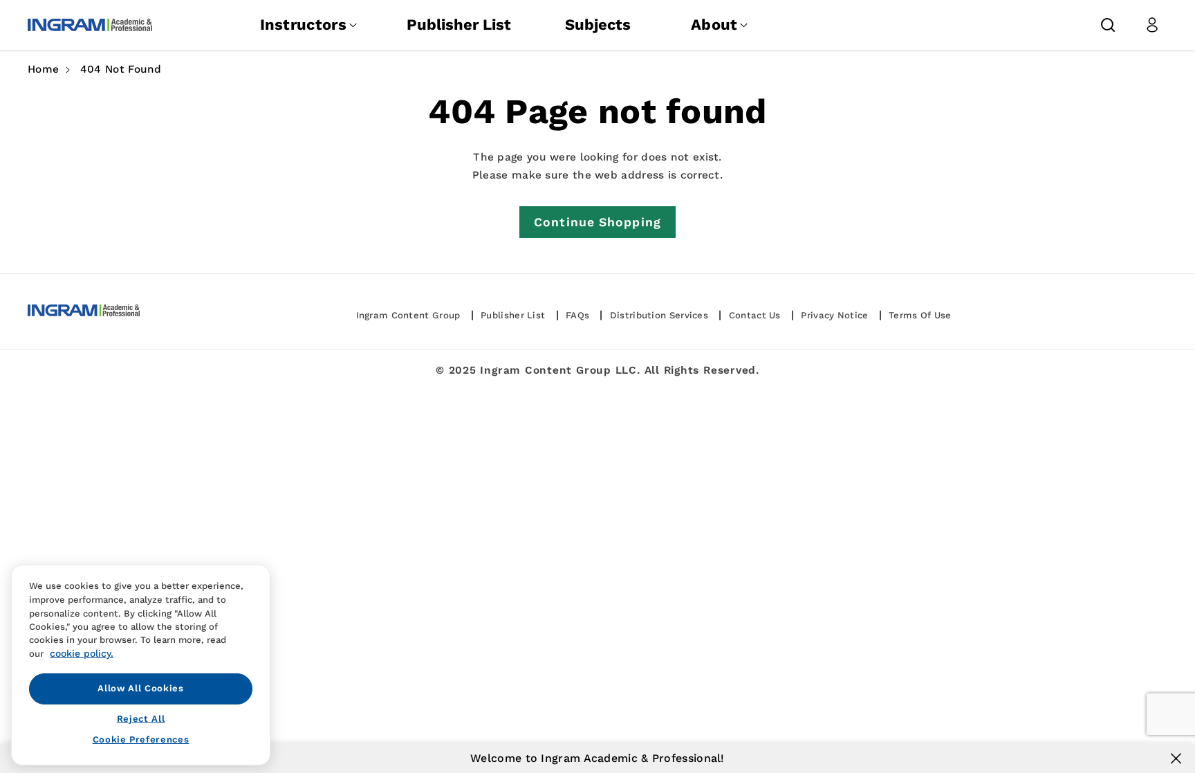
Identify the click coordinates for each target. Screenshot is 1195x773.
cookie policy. (81, 653)
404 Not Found (121, 69)
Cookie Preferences (141, 739)
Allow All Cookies (140, 688)
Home (43, 69)
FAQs (577, 315)
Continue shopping (597, 222)
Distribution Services (659, 315)
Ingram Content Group (408, 315)
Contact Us (755, 315)
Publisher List (459, 24)
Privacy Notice (834, 315)
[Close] (1176, 758)
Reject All (141, 718)
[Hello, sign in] (1152, 25)
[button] (1108, 25)
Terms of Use (920, 315)
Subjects (598, 24)
